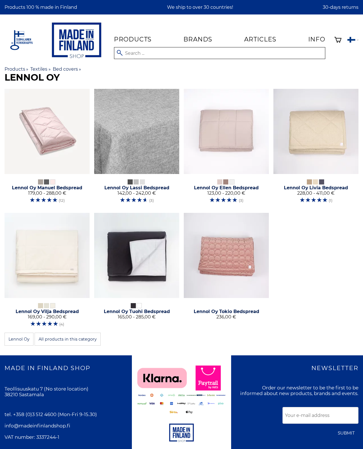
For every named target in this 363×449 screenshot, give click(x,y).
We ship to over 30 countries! (200, 7)
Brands (197, 39)
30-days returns (340, 7)
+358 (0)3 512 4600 (34, 414)
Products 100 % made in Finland (41, 7)
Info (316, 39)
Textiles (40, 69)
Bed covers (67, 69)
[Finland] (352, 40)
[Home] (76, 59)
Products (132, 39)
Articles (260, 39)
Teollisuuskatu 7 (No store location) (46, 389)
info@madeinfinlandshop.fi (37, 426)
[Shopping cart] (337, 40)
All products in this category (68, 339)
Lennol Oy (19, 339)
